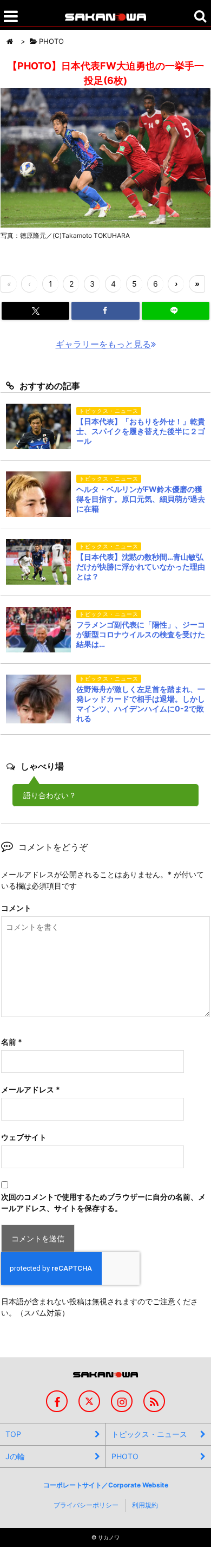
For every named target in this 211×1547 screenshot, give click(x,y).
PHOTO (125, 1456)
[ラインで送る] (175, 311)
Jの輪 (15, 1456)
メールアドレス (30, 1089)
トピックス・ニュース (149, 1434)
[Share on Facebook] (105, 311)
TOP (13, 1434)
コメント (16, 907)
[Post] (35, 311)
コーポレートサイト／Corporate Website (105, 1485)
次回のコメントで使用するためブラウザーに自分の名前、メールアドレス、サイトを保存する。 (103, 1202)
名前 (11, 1041)
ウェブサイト (24, 1137)
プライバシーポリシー (86, 1505)
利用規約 (145, 1505)
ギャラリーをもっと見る (103, 344)
